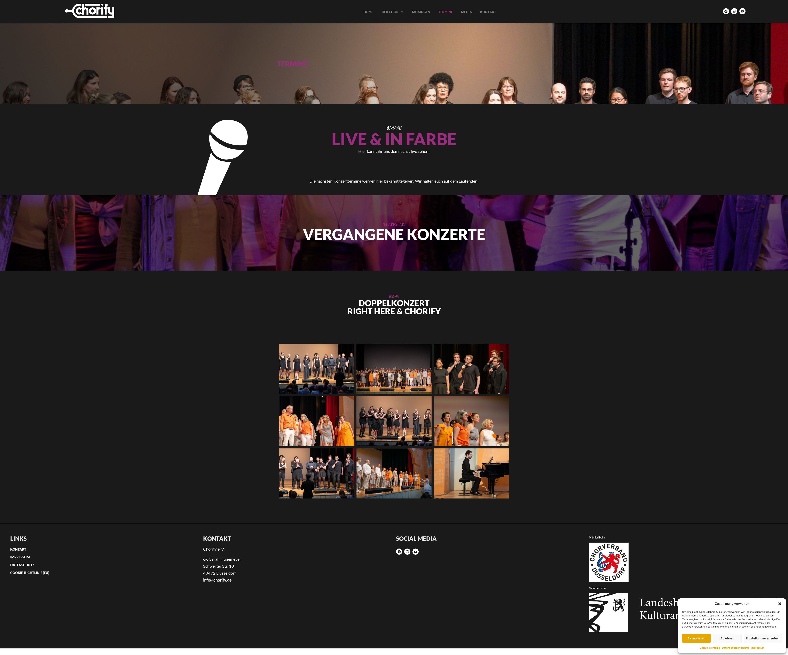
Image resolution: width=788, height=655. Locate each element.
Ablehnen (727, 638)
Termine (445, 12)
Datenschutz (22, 565)
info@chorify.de (217, 579)
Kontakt (488, 12)
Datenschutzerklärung (735, 647)
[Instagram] (734, 11)
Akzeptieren (696, 638)
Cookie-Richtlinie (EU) (29, 573)
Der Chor (390, 12)
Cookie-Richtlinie (710, 647)
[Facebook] (726, 11)
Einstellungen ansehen (763, 638)
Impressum (757, 647)
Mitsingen (421, 12)
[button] (780, 604)
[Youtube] (742, 11)
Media (466, 12)
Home (368, 12)
